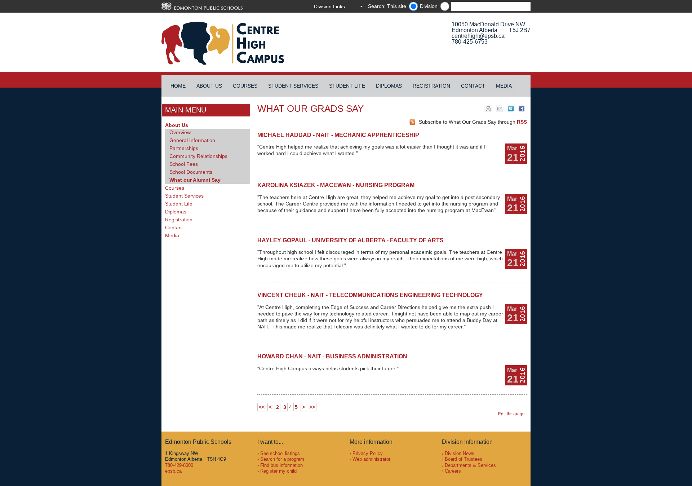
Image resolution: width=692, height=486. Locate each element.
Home (178, 86)
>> (312, 407)
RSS (522, 122)
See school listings (280, 453)
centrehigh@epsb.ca (478, 36)
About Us (209, 86)
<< (262, 407)
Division (429, 6)
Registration (431, 86)
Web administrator (371, 459)
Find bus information (281, 465)
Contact (473, 86)
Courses (245, 86)
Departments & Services (470, 465)
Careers (453, 471)
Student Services (293, 86)
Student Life (347, 86)
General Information (192, 140)
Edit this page (512, 413)
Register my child (278, 471)
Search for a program (282, 459)
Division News (459, 453)
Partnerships (183, 148)
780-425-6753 (470, 42)
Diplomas (389, 86)
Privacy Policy (367, 453)
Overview (180, 132)
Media (504, 86)
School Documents (190, 172)
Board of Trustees (463, 459)
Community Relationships (198, 156)
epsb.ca (173, 471)
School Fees (183, 164)
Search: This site (387, 6)
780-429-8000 (179, 465)
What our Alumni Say (195, 180)
